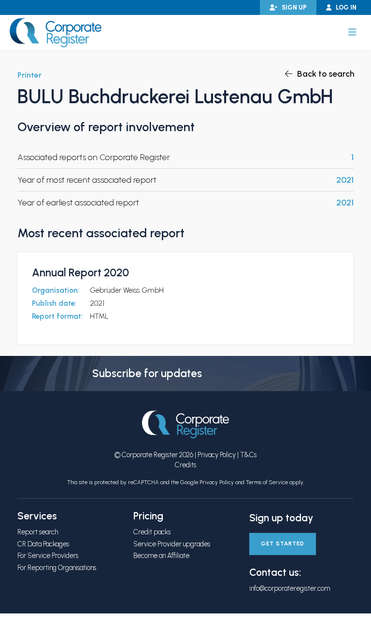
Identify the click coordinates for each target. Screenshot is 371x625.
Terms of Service (267, 482)
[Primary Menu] (352, 32)
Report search (37, 532)
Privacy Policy (217, 454)
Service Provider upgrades (171, 544)
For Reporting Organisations (56, 567)
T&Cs (248, 454)
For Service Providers (47, 555)
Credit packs (152, 532)
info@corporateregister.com (289, 588)
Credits (185, 465)
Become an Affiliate (161, 555)
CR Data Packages (43, 544)
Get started (282, 543)
